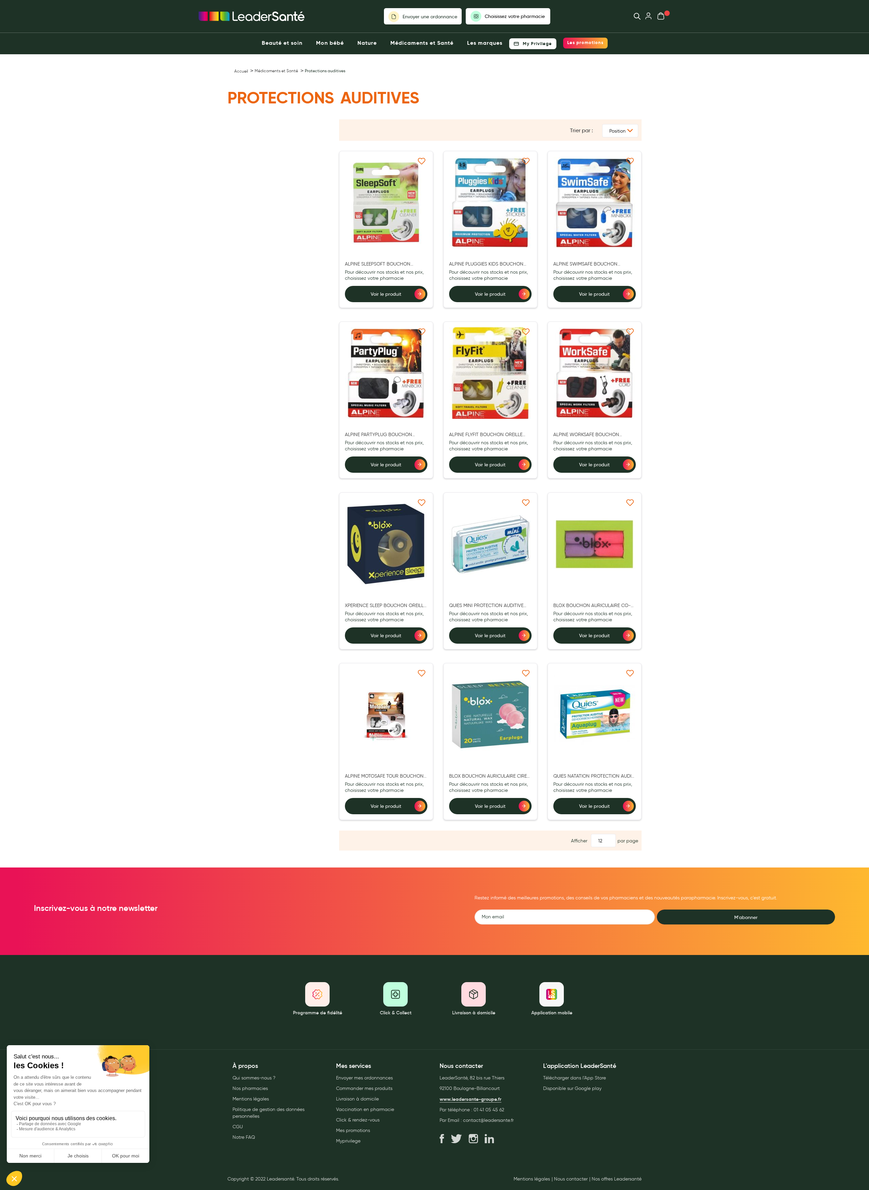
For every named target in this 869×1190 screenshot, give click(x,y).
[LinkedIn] (489, 1139)
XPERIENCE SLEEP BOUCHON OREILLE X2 (385, 606)
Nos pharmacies (250, 1088)
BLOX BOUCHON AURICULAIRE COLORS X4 (592, 606)
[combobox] (634, 16)
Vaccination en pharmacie (365, 1109)
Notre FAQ (244, 1137)
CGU (238, 1127)
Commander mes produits (364, 1088)
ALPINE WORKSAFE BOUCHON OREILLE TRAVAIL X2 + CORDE (586, 435)
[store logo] (251, 16)
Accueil (241, 71)
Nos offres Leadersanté (617, 1179)
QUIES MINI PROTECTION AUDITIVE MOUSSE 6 (486, 606)
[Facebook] (442, 1139)
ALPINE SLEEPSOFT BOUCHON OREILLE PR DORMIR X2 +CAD (377, 264)
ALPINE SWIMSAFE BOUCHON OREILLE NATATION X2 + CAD (585, 264)
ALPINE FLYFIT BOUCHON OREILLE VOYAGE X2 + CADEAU (485, 435)
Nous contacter (571, 1179)
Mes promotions (353, 1130)
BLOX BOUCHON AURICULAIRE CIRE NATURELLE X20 (488, 776)
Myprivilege (348, 1141)
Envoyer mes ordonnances (364, 1078)
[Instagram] (473, 1139)
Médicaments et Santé (276, 70)
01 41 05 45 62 (489, 1110)
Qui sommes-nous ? (254, 1078)
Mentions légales (251, 1099)
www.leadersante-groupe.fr (470, 1099)
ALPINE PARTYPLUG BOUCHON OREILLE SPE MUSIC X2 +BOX (378, 435)
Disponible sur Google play (572, 1088)
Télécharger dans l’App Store (574, 1078)
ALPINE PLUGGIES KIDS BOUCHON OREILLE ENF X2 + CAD (486, 264)
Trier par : (581, 130)
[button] (422, 161)
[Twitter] (456, 1139)
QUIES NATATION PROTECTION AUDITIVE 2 (593, 776)
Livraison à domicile (357, 1099)
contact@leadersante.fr (488, 1120)
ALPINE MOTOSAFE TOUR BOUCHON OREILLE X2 (384, 776)
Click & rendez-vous (358, 1120)
